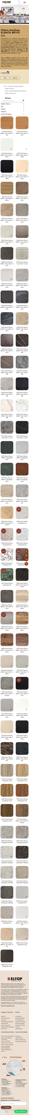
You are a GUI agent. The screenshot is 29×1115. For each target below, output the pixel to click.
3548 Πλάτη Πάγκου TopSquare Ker (7, 544)
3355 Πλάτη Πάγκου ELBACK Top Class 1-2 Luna (7, 242)
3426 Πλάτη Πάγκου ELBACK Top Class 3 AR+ (22, 329)
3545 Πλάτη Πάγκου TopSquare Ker (22, 522)
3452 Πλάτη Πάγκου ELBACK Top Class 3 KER (22, 394)
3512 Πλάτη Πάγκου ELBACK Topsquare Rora (6, 479)
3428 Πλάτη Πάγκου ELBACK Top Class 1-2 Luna (7, 350)
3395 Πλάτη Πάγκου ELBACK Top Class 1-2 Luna (7, 285)
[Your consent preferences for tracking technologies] (2, 1112)
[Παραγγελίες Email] (26, 564)
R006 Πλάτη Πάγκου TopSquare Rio (6, 922)
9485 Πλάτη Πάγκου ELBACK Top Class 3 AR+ (22, 758)
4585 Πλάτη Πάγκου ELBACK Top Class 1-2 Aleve (7, 628)
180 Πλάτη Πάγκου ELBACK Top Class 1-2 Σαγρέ (22, 176)
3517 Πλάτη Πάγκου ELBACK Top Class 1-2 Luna (7, 501)
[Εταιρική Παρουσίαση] (26, 559)
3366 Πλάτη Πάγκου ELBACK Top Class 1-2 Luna (7, 263)
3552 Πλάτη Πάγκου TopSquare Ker (7, 564)
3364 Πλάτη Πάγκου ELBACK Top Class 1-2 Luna (22, 242)
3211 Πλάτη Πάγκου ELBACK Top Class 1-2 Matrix (7, 198)
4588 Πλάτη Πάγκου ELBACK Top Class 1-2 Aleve (7, 650)
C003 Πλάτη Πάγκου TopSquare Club (22, 780)
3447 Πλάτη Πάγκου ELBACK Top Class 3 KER (7, 372)
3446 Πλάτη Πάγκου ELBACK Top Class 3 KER (22, 350)
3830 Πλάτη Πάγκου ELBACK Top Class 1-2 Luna (7, 606)
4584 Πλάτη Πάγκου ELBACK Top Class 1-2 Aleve (22, 606)
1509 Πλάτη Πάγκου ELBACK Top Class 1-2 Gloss (7, 176)
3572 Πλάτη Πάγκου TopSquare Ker (22, 564)
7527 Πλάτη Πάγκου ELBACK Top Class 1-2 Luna (7, 715)
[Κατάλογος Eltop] (26, 555)
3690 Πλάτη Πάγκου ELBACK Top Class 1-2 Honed (22, 584)
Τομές (5, 78)
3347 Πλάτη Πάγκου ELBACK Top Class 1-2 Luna (22, 220)
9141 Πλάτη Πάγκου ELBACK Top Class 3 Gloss (22, 715)
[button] (20, 1111)
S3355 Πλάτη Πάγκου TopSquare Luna (22, 943)
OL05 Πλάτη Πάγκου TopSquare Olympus (7, 882)
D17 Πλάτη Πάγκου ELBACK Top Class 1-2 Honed (22, 820)
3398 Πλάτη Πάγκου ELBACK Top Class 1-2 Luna (22, 285)
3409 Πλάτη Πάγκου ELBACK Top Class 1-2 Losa (7, 307)
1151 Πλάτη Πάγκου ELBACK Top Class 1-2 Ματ (7, 133)
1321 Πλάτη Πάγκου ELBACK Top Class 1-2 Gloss (22, 155)
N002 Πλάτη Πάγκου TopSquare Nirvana (7, 841)
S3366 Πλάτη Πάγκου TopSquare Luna (7, 965)
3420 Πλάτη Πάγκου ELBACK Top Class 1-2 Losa (7, 329)
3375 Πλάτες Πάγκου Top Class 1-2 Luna (22, 263)
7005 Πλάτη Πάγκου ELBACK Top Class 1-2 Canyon (7, 693)
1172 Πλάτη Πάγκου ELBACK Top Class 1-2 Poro (22, 133)
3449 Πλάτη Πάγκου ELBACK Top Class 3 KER (7, 394)
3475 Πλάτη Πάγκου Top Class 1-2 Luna (7, 437)
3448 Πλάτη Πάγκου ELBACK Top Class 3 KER (22, 372)
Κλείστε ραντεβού (6, 1094)
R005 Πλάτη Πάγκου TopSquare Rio (22, 902)
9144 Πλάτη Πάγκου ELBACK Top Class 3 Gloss (22, 737)
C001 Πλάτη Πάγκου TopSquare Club (6, 780)
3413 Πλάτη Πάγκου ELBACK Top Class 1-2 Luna (22, 307)
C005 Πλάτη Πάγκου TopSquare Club (7, 800)
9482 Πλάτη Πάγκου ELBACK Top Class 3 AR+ (7, 758)
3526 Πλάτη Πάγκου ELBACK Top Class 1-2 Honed (7, 523)
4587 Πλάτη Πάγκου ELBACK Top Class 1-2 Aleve (22, 628)
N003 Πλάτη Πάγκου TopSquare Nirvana (22, 841)
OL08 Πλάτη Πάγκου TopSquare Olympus (7, 902)
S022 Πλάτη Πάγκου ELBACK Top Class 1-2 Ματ (7, 944)
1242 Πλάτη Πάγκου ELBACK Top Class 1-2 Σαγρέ (7, 155)
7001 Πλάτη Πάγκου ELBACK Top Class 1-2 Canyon (22, 671)
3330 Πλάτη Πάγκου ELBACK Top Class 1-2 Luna (7, 220)
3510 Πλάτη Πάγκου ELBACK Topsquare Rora (22, 457)
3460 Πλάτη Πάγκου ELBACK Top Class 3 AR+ (22, 416)
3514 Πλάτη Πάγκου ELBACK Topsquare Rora (22, 479)
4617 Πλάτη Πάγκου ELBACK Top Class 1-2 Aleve (22, 650)
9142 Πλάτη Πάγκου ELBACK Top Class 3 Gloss (7, 737)
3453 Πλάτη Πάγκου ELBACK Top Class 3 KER (7, 416)
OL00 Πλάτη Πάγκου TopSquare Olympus (7, 861)
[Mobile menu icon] (25, 2)
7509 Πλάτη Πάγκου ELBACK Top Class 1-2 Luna (22, 693)
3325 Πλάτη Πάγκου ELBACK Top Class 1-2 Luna (22, 198)
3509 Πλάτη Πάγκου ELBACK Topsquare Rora (7, 457)
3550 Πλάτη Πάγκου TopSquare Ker (22, 544)
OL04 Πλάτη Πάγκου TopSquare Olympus (22, 861)
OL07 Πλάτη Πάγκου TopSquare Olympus (22, 882)
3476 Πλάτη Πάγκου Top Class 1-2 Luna (22, 437)
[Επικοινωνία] (26, 551)
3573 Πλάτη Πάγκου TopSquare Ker (7, 584)
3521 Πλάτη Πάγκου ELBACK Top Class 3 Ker (22, 501)
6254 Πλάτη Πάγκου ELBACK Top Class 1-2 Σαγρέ (7, 671)
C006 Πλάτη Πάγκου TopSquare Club (22, 800)
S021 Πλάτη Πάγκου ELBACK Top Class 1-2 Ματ (22, 922)
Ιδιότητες (15, 78)
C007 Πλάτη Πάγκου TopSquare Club (7, 820)
